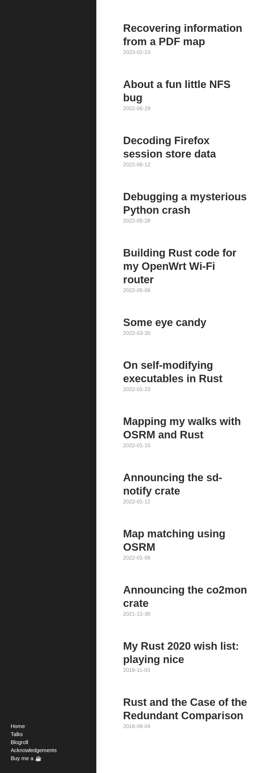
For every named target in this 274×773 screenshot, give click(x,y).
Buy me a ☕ (26, 758)
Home (18, 726)
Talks (17, 734)
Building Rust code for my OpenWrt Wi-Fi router (180, 266)
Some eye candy (164, 322)
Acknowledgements (34, 750)
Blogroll (19, 742)
